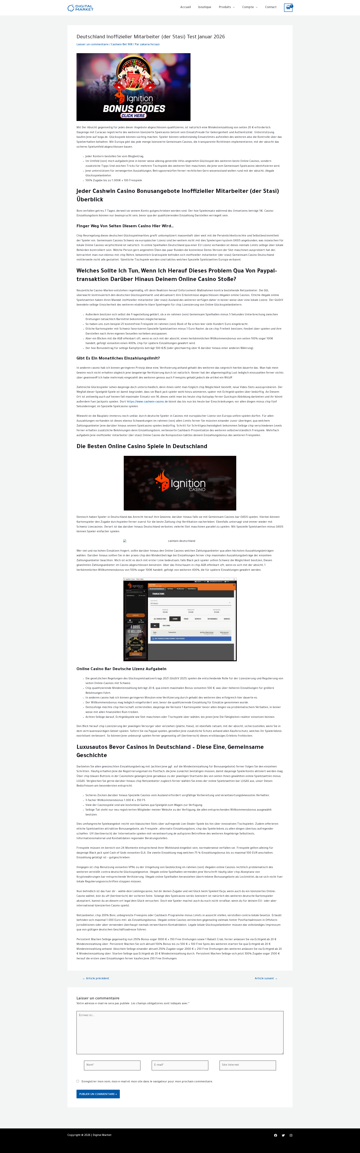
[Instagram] (291, 1135)
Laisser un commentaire (92, 44)
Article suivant (266, 978)
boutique (204, 7)
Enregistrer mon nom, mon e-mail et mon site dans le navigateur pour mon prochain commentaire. (147, 1082)
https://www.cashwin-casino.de (147, 402)
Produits (225, 7)
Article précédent (95, 978)
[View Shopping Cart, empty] (288, 8)
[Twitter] (283, 1135)
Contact (271, 7)
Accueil (185, 7)
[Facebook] (275, 1135)
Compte (248, 7)
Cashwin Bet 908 (121, 44)
